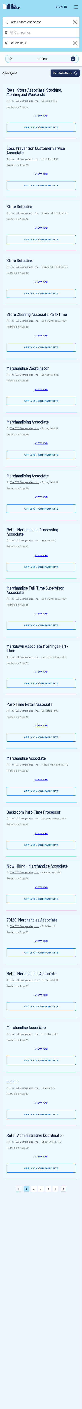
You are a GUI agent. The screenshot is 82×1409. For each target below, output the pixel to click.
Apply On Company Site (41, 127)
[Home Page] (14, 6)
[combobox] (44, 22)
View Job (41, 115)
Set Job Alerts (62, 73)
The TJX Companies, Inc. (24, 100)
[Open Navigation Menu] (76, 7)
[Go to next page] (63, 1189)
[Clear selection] (75, 22)
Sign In (61, 7)
